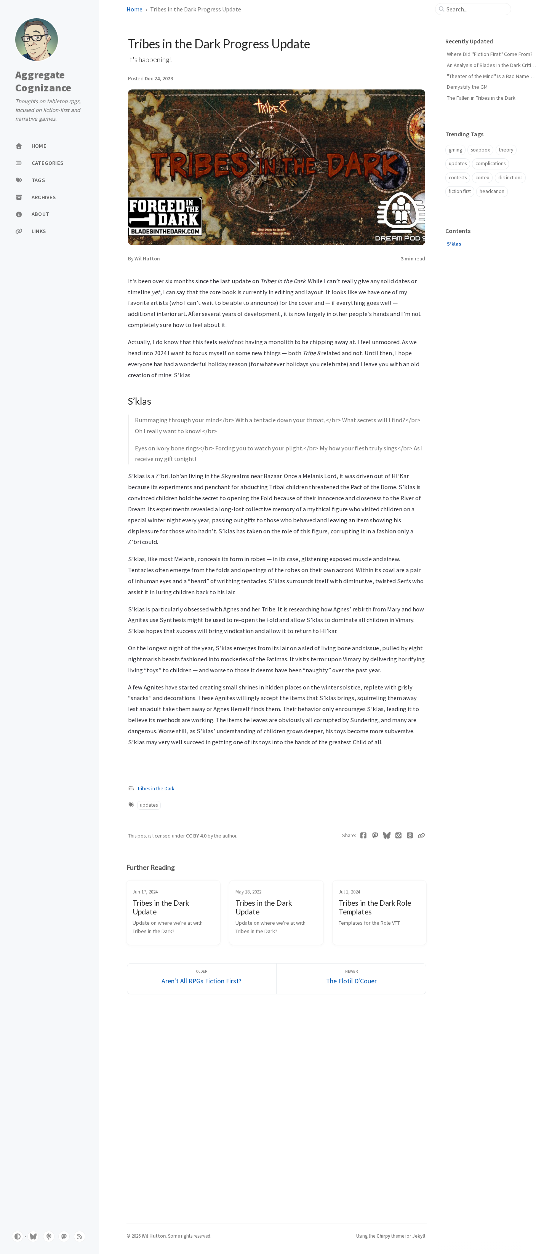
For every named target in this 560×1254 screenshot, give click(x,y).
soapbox (480, 150)
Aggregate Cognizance (43, 81)
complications (490, 163)
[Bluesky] (386, 836)
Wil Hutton (147, 258)
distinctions (510, 177)
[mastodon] (64, 1236)
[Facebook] (363, 836)
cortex (482, 177)
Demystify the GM (467, 86)
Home (134, 9)
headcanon (492, 191)
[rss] (79, 1236)
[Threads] (410, 836)
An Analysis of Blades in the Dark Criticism (494, 65)
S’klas (454, 244)
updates (149, 805)
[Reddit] (398, 836)
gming (455, 150)
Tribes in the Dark (155, 788)
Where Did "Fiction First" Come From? (490, 54)
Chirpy (383, 1236)
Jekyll (419, 1236)
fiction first (460, 191)
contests (458, 177)
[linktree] (48, 1236)
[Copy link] (421, 836)
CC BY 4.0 (197, 836)
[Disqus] (276, 1108)
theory (506, 150)
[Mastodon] (375, 836)
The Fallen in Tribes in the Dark (481, 97)
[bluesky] (33, 1236)
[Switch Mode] (17, 1236)
